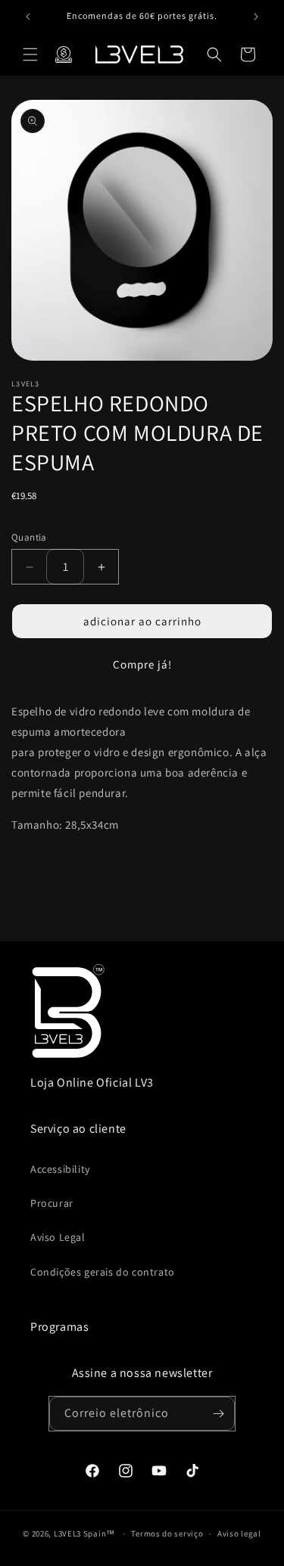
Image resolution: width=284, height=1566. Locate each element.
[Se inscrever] (218, 1413)
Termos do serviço (167, 1533)
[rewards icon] (63, 54)
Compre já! (142, 664)
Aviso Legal (58, 1237)
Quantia (29, 537)
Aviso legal (239, 1533)
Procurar (51, 1203)
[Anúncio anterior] (28, 16)
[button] (30, 54)
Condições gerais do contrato (102, 1272)
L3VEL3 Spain (80, 1533)
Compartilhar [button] (62, 869)
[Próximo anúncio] (256, 16)
